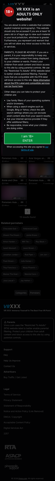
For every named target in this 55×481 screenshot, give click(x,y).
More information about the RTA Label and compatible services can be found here (27, 83)
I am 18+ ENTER (28, 138)
